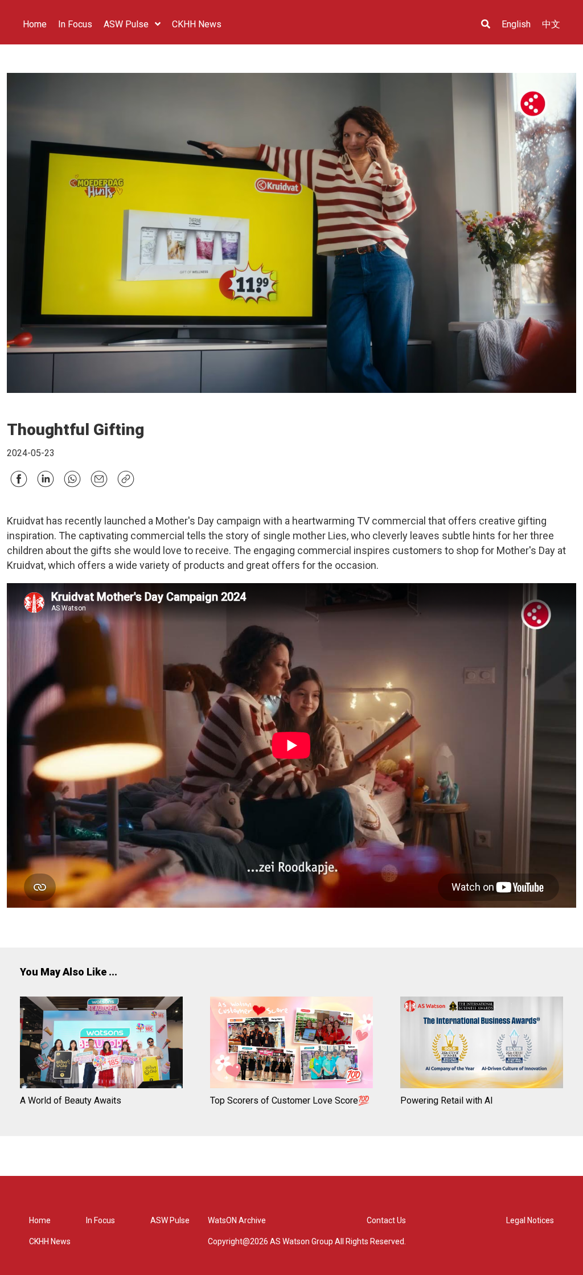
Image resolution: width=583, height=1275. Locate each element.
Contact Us (386, 1220)
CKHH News (50, 1241)
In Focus (100, 1220)
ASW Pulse (170, 1220)
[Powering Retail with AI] (481, 1044)
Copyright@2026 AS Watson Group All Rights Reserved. (307, 1241)
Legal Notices (530, 1220)
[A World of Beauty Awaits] (101, 1044)
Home (40, 1220)
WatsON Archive (237, 1220)
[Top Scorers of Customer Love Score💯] (291, 1044)
